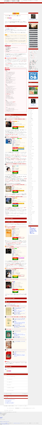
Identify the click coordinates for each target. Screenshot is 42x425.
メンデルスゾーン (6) (31, 202)
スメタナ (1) (30, 154)
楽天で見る (20, 237)
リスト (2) (30, 210)
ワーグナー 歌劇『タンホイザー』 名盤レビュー (10, 387)
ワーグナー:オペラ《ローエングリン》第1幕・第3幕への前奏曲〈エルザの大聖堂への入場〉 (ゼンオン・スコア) (19, 319)
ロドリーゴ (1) (30, 218)
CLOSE (1, 424)
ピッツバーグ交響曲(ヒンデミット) (32, 32)
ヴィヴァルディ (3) (31, 113)
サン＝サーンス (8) (31, 138)
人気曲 (30, 62)
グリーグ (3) (30, 129)
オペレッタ (30, 51)
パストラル (34, 54)
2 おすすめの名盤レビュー (33, 228)
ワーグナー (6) (30, 219)
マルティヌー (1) (30, 199)
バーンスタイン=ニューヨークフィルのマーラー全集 (33, 104)
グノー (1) (30, 126)
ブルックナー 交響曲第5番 (31, 40)
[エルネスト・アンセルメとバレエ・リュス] (4, 421)
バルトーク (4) (30, 170)
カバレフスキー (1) (31, 125)
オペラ (37, 50)
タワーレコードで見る (21, 126)
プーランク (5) (30, 174)
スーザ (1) (30, 150)
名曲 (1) (30, 222)
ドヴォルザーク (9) (31, 158)
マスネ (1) (30, 198)
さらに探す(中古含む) (15, 128)
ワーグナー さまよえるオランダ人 (8, 400)
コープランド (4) (30, 133)
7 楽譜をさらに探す (32, 233)
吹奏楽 (33, 64)
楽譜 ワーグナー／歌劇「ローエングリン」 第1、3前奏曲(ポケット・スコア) (19, 313)
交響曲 (33, 61)
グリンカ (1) (30, 130)
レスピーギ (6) (30, 214)
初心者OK (34, 62)
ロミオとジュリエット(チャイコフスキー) (10, 390)
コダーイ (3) (30, 134)
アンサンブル (34, 50)
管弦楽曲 (30, 68)
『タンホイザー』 (8, 56)
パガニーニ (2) (30, 166)
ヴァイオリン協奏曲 (31, 60)
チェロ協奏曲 (30, 52)
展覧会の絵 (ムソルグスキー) (31, 30)
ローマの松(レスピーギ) (31, 28)
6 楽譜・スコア (31, 232)
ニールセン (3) (30, 162)
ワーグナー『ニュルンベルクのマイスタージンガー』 (11, 376)
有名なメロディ (32, 66)
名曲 (30, 64)
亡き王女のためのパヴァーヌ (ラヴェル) (32, 36)
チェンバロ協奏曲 (34, 52)
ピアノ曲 (34, 55)
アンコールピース (30, 50)
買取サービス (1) (30, 223)
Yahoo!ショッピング (15, 204)
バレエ (33, 53)
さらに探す (15, 292)
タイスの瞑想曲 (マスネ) (31, 42)
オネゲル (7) (30, 121)
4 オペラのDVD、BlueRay (33, 230)
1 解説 (30, 227)
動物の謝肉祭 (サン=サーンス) (32, 34)
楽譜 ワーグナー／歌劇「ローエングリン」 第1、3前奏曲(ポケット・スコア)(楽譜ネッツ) (19, 311)
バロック (36, 53)
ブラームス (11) (30, 178)
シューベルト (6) (30, 142)
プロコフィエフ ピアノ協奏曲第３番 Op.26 (33, 44)
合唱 (32, 63)
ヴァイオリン (34, 58)
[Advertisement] (21, 8)
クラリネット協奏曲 (33, 51)
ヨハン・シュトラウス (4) (31, 206)
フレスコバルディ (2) (31, 186)
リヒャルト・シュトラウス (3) (32, 211)
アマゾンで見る (14, 126)
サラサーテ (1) (30, 137)
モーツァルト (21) (30, 203)
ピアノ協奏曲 (31, 55)
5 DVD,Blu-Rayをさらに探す (33, 231)
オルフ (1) (30, 122)
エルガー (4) (30, 117)
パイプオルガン (30, 54)
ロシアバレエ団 (30, 58)
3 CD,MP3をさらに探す (32, 229)
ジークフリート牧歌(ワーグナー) (8, 401)
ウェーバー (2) (30, 114)
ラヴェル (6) (30, 207)
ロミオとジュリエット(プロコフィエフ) (32, 38)
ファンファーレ (30, 56)
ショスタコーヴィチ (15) (31, 146)
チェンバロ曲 (30, 53)
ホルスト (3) (30, 194)
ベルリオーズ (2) (30, 190)
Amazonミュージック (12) (31, 109)
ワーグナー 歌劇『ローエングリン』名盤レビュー (9, 402)
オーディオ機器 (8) (31, 118)
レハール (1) (30, 215)
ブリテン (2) (30, 182)
